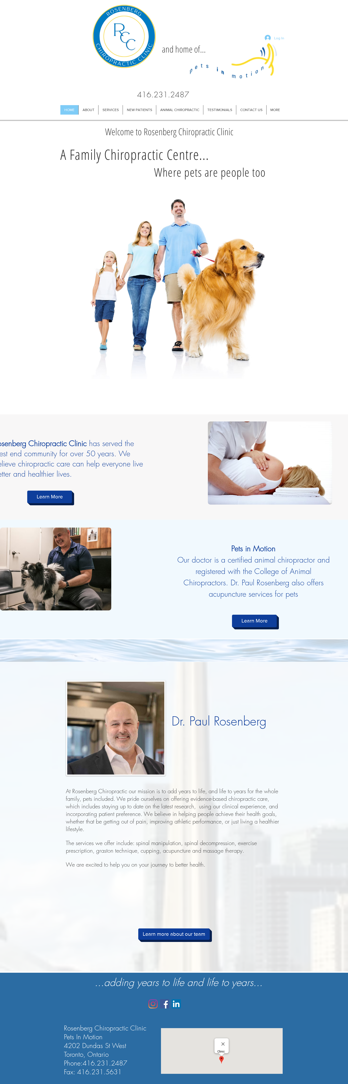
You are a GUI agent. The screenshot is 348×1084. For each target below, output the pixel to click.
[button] (88, 110)
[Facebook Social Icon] (164, 1003)
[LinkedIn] (176, 1003)
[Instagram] (153, 1003)
